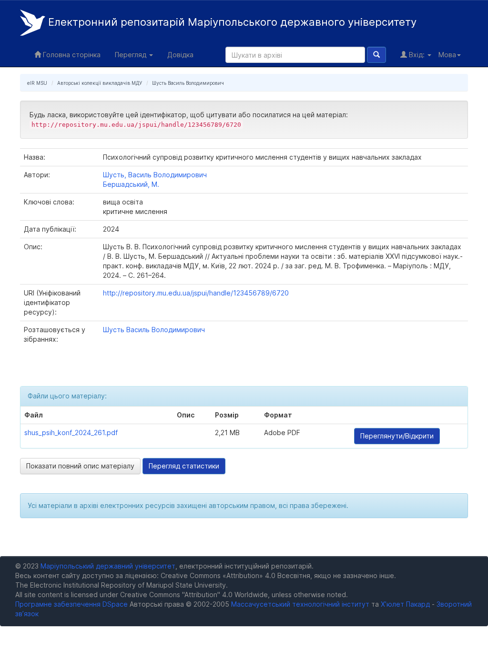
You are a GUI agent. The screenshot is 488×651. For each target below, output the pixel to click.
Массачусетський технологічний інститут (300, 604)
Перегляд (131, 55)
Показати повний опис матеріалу (80, 466)
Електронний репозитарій (231, 22)
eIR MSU (37, 83)
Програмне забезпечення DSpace (71, 604)
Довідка (180, 55)
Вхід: (417, 55)
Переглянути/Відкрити (397, 436)
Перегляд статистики (184, 466)
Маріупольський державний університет (108, 566)
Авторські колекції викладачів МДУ (99, 83)
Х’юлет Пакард (405, 604)
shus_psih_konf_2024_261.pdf (71, 432)
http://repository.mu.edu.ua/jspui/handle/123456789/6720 (196, 293)
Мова (447, 55)
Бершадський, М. (131, 184)
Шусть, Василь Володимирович (155, 175)
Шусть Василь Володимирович (188, 83)
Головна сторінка (71, 55)
